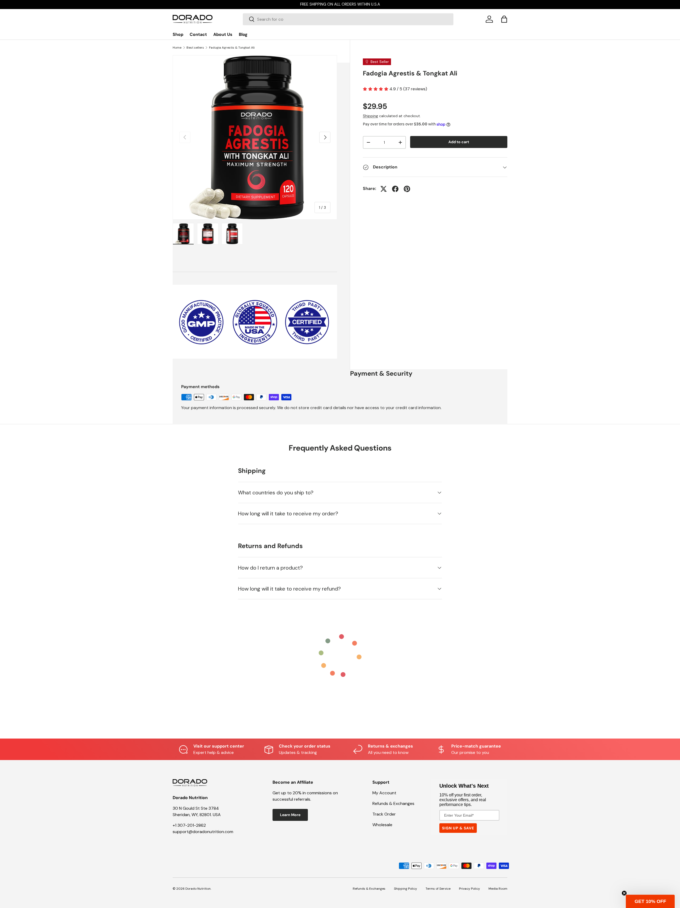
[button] (504, 19)
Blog (243, 34)
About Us (222, 34)
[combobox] (348, 19)
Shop (178, 34)
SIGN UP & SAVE (458, 828)
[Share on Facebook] (395, 189)
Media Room (497, 888)
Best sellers (195, 47)
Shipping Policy (405, 888)
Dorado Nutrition (198, 888)
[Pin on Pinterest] (407, 189)
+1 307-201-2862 (189, 825)
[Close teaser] (624, 893)
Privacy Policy (469, 888)
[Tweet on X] (383, 189)
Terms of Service (438, 888)
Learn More (290, 814)
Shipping (370, 115)
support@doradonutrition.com (203, 831)
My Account (384, 793)
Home (177, 47)
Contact (198, 34)
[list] (255, 137)
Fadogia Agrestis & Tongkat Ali (232, 47)
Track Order (384, 814)
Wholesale (382, 825)
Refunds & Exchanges (393, 803)
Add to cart (458, 141)
